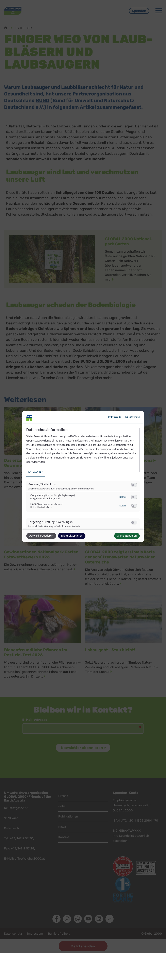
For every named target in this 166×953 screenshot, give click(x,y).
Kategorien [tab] (35, 471)
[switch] (134, 485)
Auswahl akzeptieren (41, 535)
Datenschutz (132, 416)
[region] (83, 478)
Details (122, 497)
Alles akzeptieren (127, 535)
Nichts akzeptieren (71, 535)
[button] (132, 485)
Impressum (114, 416)
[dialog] (83, 476)
